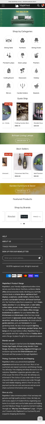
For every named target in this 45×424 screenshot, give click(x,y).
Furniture (22, 48)
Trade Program (9, 247)
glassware (17, 318)
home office (31, 313)
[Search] (38, 5)
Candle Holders (22, 93)
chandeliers (12, 328)
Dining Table (8, 48)
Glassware (22, 78)
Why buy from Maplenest (21, 409)
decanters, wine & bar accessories (15, 320)
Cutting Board (9, 78)
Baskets (36, 93)
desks (25, 310)
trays (39, 318)
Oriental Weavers (27, 352)
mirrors (31, 297)
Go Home (11, 349)
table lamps (21, 328)
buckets (30, 318)
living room (13, 310)
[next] (39, 115)
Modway (39, 344)
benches (11, 305)
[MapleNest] (22, 5)
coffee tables (7, 307)
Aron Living (19, 349)
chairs (40, 302)
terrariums (26, 323)
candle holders (23, 297)
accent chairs (18, 307)
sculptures (13, 297)
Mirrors (8, 93)
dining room (25, 305)
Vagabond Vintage (31, 349)
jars (34, 318)
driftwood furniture (33, 300)
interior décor (20, 294)
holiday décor (37, 334)
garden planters (8, 323)
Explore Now (21, 140)
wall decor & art (31, 294)
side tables (36, 305)
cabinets (16, 313)
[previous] (4, 115)
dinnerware (19, 315)
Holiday (36, 78)
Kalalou (33, 344)
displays (5, 297)
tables (4, 305)
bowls (24, 318)
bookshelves (7, 313)
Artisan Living (22, 346)
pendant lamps (32, 328)
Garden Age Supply (9, 346)
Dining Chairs (36, 48)
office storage (33, 310)
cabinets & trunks (30, 307)
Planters (36, 63)
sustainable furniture (17, 300)
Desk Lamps (22, 63)
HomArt (31, 346)
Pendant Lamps (8, 63)
